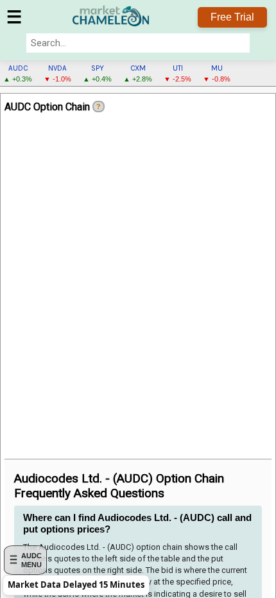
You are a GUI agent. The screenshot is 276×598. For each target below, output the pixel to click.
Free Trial (232, 17)
